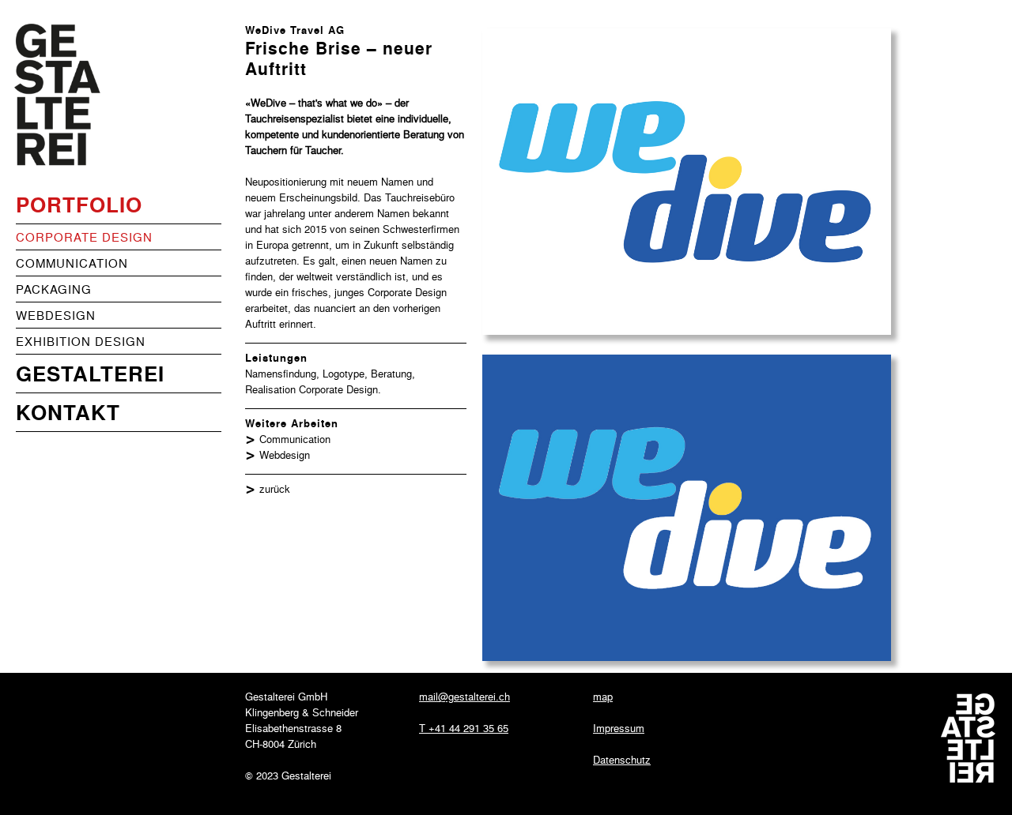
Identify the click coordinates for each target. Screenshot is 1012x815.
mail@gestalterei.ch (464, 696)
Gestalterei (90, 373)
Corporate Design (84, 237)
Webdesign (56, 315)
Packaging (54, 289)
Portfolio (79, 204)
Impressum (618, 727)
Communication (72, 263)
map (603, 696)
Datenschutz (622, 759)
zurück (274, 488)
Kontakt (68, 411)
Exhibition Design (80, 341)
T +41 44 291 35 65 (463, 727)
